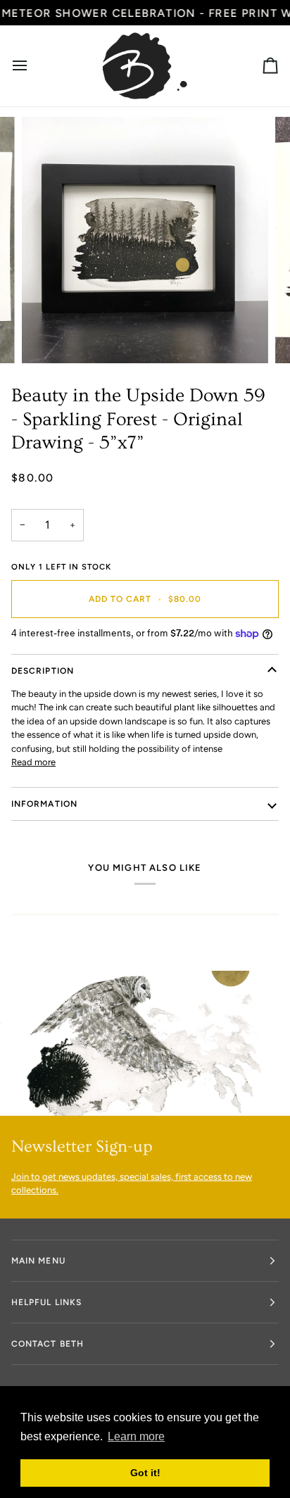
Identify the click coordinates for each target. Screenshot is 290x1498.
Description (42, 671)
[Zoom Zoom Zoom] (145, 240)
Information (44, 804)
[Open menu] (32, 65)
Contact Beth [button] (47, 1344)
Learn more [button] (136, 1436)
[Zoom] (48, 337)
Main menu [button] (38, 1261)
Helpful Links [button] (46, 1302)
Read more (33, 762)
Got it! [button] (145, 1472)
